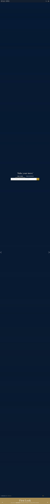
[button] (0, 253)
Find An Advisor (30, 176)
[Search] (38, 179)
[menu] (48, 1)
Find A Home (20, 176)
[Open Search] (46, 1)
